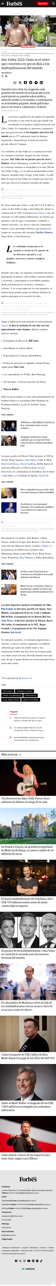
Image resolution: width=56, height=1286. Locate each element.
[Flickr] (37, 1261)
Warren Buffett (30, 699)
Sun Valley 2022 (11, 699)
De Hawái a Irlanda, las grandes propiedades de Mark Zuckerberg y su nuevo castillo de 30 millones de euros (27, 850)
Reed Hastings (38, 374)
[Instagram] (24, 1261)
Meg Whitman (26, 557)
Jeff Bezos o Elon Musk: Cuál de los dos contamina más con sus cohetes (37, 425)
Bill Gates (7, 691)
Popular (14, 711)
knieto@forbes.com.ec (43, 1204)
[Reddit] (30, 82)
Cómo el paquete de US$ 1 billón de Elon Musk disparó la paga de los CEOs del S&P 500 (28, 1056)
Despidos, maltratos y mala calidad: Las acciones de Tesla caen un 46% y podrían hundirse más (36, 441)
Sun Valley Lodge (42, 212)
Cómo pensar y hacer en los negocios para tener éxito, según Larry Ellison (25, 1157)
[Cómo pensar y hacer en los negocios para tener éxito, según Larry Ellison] (28, 1134)
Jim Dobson (6, 73)
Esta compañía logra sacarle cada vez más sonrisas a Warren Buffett (37, 491)
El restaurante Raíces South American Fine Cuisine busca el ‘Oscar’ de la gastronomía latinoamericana (30, 729)
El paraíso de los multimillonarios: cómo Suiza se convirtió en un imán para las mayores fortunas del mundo (28, 954)
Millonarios (30, 695)
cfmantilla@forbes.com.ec (27, 1201)
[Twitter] (20, 82)
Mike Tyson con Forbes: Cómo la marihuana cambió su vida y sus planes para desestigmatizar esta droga (36, 590)
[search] (53, 3)
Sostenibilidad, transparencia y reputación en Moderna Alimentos (29, 738)
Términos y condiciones (11, 1248)
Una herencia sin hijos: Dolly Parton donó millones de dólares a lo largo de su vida (25, 800)
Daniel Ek (43, 475)
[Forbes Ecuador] (14, 4)
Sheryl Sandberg (28, 463)
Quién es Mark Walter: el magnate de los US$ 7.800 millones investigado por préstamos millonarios (27, 1107)
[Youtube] (28, 1261)
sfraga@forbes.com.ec (40, 1208)
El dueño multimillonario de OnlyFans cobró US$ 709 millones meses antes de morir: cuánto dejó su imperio (27, 902)
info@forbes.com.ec (32, 1193)
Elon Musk (31, 459)
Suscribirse (43, 4)
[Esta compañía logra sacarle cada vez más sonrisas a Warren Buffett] (9, 493)
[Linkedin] (41, 82)
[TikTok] (41, 1261)
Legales (25, 1248)
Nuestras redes (27, 1251)
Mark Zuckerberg (9, 463)
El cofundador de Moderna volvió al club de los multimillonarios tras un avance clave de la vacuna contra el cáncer (26, 1006)
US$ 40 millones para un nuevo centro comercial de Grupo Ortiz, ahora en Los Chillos (29, 719)
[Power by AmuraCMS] (28, 1269)
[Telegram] (36, 82)
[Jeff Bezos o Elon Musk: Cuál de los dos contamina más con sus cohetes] (9, 426)
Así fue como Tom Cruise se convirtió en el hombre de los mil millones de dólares (36, 575)
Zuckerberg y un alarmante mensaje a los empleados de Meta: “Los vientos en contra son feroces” (37, 508)
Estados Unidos (24, 691)
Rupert (45, 545)
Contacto (42, 1248)
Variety (4, 325)
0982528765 (6, 1228)
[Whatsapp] (14, 82)
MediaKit (33, 1248)
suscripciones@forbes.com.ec (12, 1216)
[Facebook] (25, 82)
